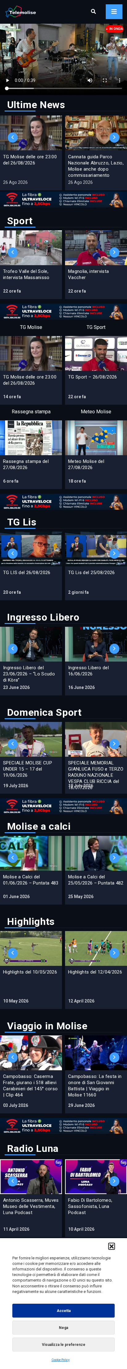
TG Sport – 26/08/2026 (92, 377)
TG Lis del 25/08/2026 (91, 572)
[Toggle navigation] (114, 11)
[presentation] (13, 137)
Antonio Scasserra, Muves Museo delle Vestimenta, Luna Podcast (31, 1206)
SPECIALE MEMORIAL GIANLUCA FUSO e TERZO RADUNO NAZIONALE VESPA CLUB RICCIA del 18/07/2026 (96, 775)
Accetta (64, 1311)
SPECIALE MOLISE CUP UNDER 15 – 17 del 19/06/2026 (27, 769)
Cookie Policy (60, 1360)
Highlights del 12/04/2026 (95, 972)
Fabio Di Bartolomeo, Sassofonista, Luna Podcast (90, 1206)
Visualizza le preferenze (63, 1345)
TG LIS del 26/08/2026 (27, 572)
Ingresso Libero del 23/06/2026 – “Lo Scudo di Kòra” (29, 674)
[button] (112, 1246)
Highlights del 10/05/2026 (30, 972)
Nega (63, 1328)
